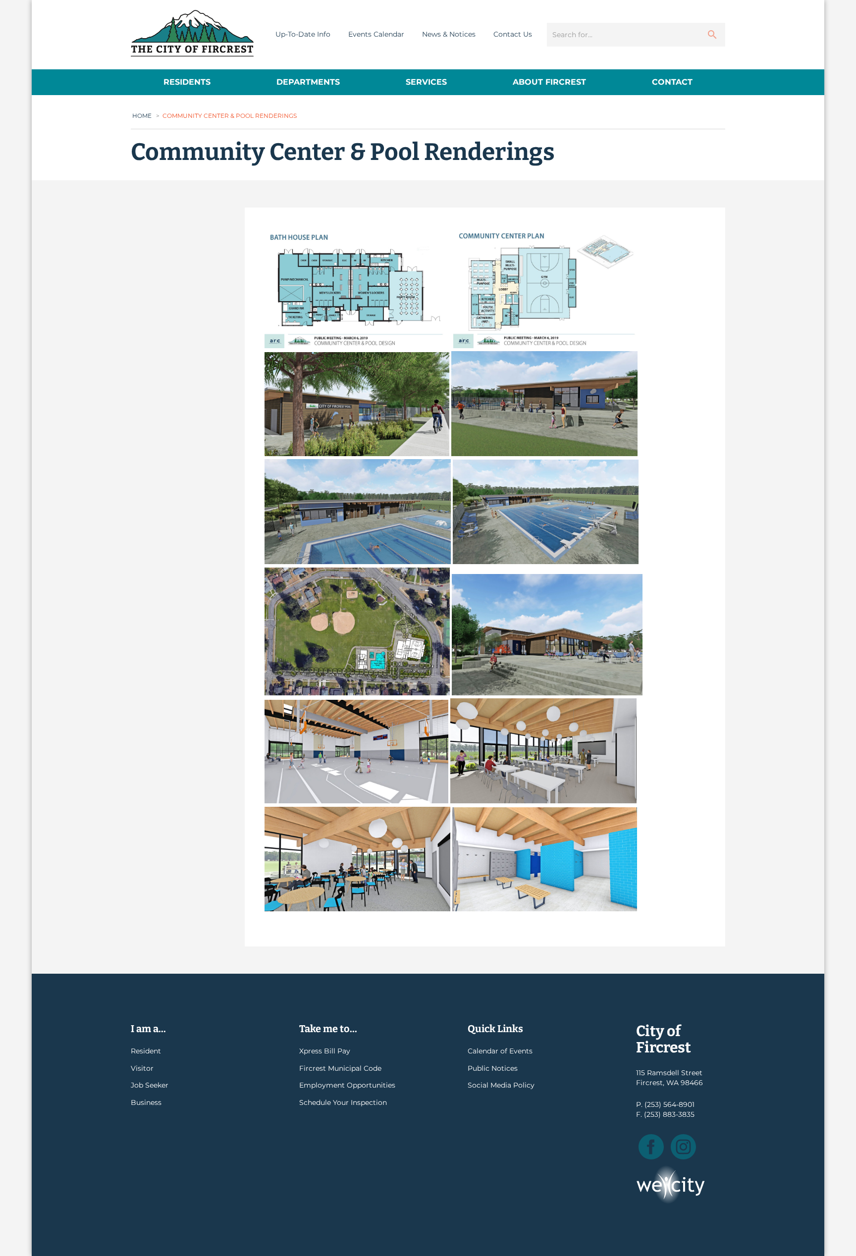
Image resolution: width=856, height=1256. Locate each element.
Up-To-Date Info (302, 34)
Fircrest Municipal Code (340, 1068)
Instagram (683, 1146)
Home (142, 115)
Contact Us (512, 34)
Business (146, 1102)
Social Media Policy (501, 1085)
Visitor (142, 1068)
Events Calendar (376, 34)
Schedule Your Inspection (343, 1102)
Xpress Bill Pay (324, 1051)
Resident (146, 1051)
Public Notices (493, 1068)
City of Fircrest (192, 33)
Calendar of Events (500, 1051)
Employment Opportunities (347, 1085)
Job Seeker (149, 1085)
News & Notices (449, 34)
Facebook (651, 1146)
